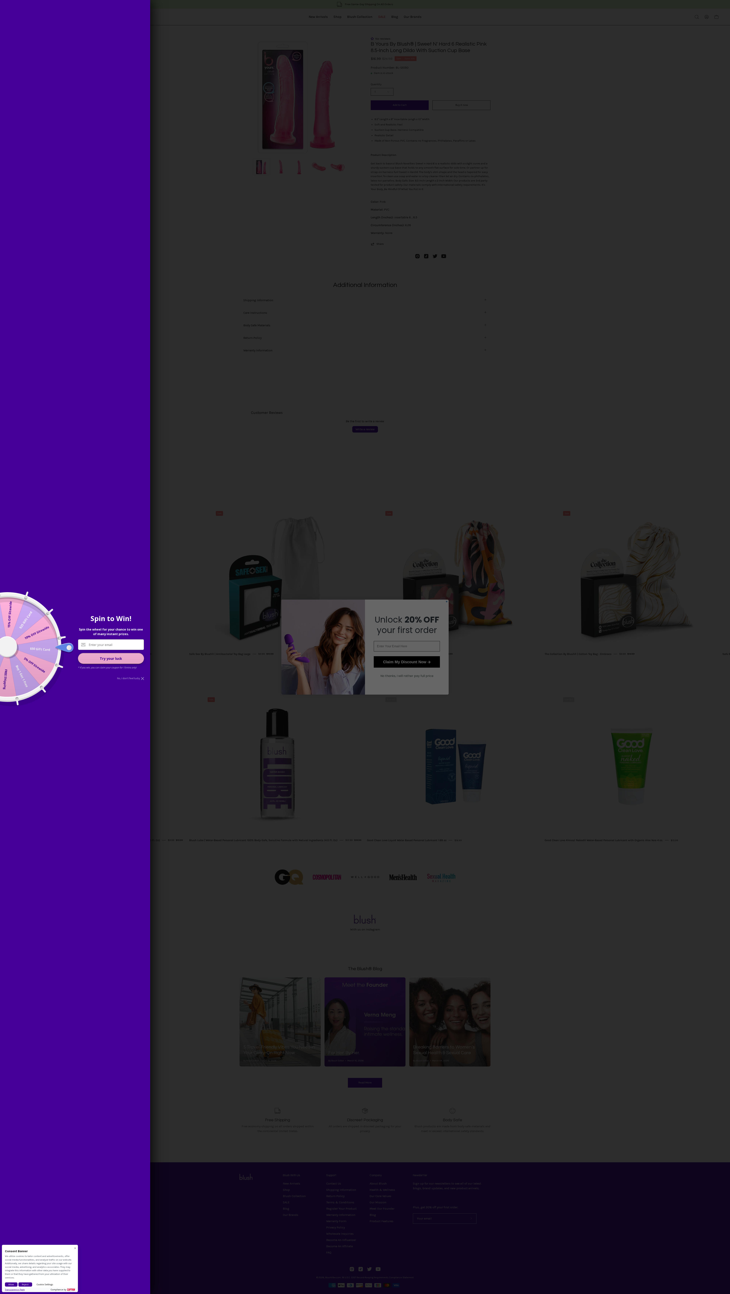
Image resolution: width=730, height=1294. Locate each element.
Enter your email (100, 644)
